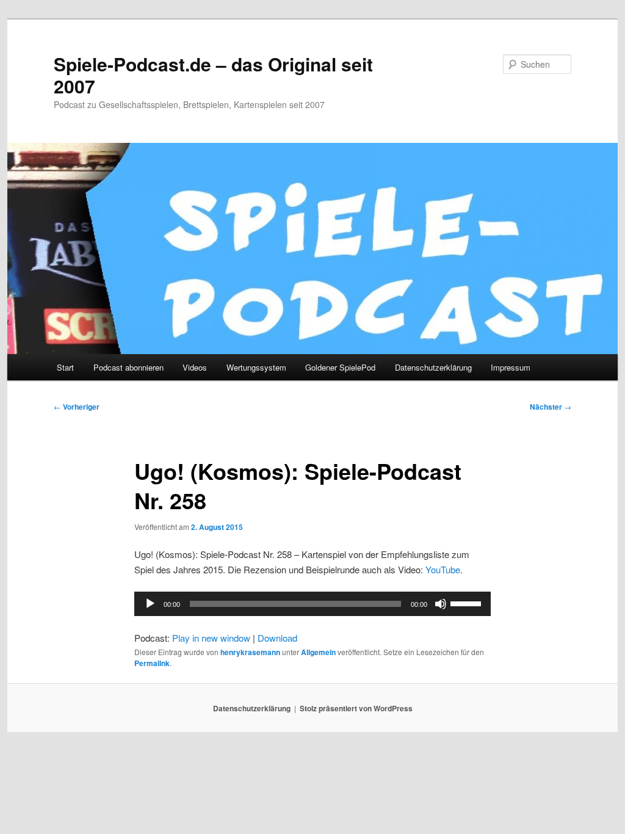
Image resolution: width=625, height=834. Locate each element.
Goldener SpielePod (340, 367)
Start (65, 367)
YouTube (442, 569)
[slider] (467, 603)
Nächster (550, 406)
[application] (312, 604)
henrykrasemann (250, 652)
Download (277, 637)
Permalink (152, 663)
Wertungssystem (256, 367)
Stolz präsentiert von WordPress (356, 708)
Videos (194, 367)
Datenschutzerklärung (433, 367)
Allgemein (318, 652)
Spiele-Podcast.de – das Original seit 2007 (213, 75)
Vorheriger (76, 406)
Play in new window (211, 637)
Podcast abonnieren (128, 367)
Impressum (510, 367)
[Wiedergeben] (150, 604)
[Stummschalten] (441, 604)
